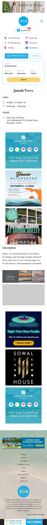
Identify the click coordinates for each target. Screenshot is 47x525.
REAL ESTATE (23, 475)
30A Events (33, 43)
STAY (23, 471)
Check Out (20, 71)
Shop (23, 455)
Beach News (34, 48)
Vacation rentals (16, 56)
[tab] (16, 55)
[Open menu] (42, 21)
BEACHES (23, 461)
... (10, 73)
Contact (23, 481)
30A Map (11, 48)
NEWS (23, 458)
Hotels (36, 56)
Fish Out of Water (15, 117)
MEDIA (23, 478)
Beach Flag (33, 38)
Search (23, 80)
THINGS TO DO (23, 465)
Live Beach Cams (14, 38)
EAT (23, 468)
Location (7, 64)
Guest (33, 71)
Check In (7, 71)
